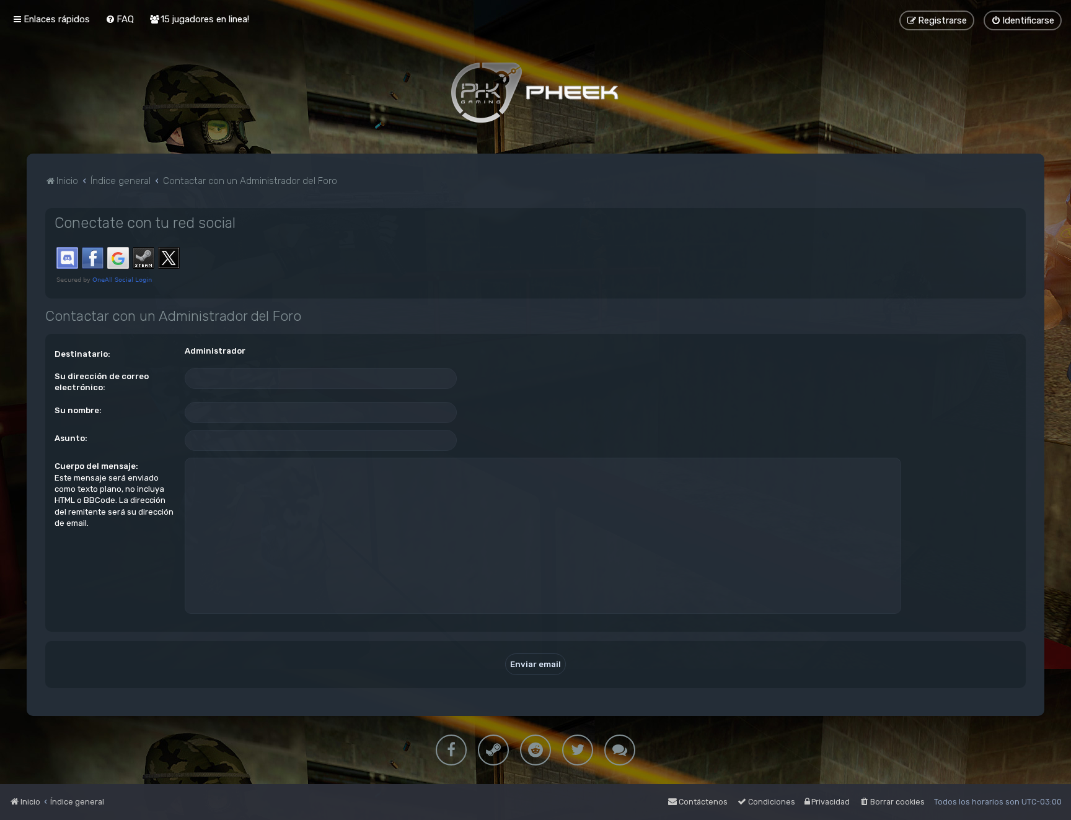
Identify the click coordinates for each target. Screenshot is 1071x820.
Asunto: (71, 438)
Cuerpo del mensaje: (96, 466)
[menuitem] (119, 19)
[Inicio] (535, 92)
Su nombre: (78, 410)
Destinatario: (82, 354)
